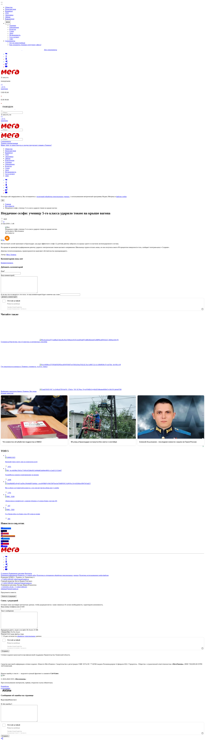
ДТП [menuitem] (7, 13)
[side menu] (2, 4)
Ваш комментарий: (8, 275)
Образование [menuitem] (14, 27)
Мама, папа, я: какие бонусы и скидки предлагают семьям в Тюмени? (26, 145)
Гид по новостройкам (17, 43)
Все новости (9, 206)
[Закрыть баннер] (2, 2)
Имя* (3, 271)
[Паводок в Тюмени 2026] (8, 108)
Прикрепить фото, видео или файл (19, 630)
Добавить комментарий (9, 297)
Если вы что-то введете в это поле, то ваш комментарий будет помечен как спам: (30, 294)
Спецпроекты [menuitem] (10, 41)
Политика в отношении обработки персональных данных (58, 575)
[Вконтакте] (6, 54)
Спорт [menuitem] (11, 31)
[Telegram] (6, 62)
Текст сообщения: (7, 611)
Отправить (5, 651)
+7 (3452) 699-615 (20, 587)
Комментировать (7, 263)
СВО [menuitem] (11, 39)
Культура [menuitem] (12, 29)
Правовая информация (9, 575)
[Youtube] (6, 67)
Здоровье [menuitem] (12, 25)
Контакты (28, 573)
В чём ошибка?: (6, 704)
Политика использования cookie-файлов (94, 575)
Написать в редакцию (9, 596)
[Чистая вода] (20, 108)
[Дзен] (6, 57)
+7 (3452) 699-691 (7, 579)
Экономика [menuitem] (9, 15)
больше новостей (7, 393)
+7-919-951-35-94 (7, 587)
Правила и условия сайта (27, 575)
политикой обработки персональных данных (53, 196)
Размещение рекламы (16, 573)
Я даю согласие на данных (22, 636)
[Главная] (25, 74)
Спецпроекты (6, 141)
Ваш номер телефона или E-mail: (13, 607)
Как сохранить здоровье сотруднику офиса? (25, 45)
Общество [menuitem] (8, 7)
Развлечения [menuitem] (9, 19)
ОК (3, 200)
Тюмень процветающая (9, 143)
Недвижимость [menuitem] (14, 35)
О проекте (5, 573)
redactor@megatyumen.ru (23, 583)
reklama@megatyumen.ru (9, 589)
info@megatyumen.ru (21, 579)
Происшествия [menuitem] (10, 9)
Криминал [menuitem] (9, 11)
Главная (8, 204)
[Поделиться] (2, 739)
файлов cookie (121, 196)
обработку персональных (26, 636)
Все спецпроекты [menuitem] (50, 50)
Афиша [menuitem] (7, 17)
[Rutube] (6, 64)
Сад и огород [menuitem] (14, 37)
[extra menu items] (8, 22)
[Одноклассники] (6, 59)
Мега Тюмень (11, 255)
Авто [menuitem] (11, 33)
